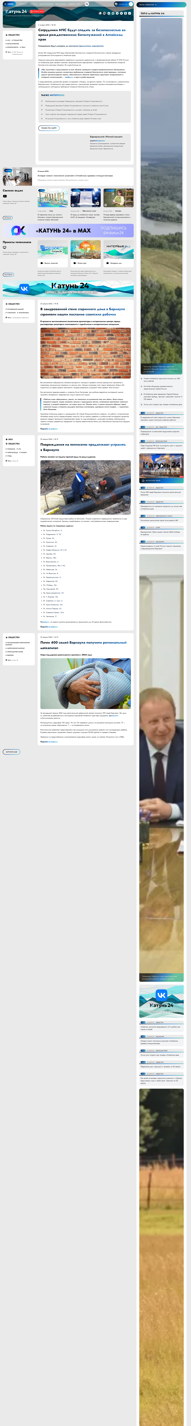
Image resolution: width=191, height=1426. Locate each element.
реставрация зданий (15, 309)
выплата (10, 655)
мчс (8, 40)
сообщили (69, 77)
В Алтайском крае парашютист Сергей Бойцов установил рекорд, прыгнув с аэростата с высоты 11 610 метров (163, 396)
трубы (9, 456)
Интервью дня (116, 263)
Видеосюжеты (46, 4)
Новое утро (82, 263)
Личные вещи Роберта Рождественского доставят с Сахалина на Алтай (71, 110)
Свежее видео (13, 190)
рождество (17, 40)
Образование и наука (89, 211)
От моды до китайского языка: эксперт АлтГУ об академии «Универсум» (85, 215)
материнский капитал (16, 648)
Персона (75, 190)
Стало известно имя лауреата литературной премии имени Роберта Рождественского (76, 114)
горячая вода (12, 452)
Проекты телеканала (17, 242)
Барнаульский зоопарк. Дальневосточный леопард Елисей (106, 146)
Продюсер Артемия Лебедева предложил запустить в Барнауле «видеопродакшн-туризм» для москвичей (160, 369)
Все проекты (8, 275)
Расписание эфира (153, 481)
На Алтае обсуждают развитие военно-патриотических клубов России (158, 387)
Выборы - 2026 (75, 4)
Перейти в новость (49, 428)
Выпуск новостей (51, 263)
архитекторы (24, 313)
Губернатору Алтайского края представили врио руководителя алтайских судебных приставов (159, 977)
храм (23, 47)
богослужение (13, 44)
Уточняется (44, 622)
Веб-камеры (61, 4)
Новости (23, 4)
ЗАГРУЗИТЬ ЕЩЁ (11, 752)
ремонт (24, 452)
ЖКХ (157, 427)
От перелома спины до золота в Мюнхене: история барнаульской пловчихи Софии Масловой (50, 217)
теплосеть (11, 449)
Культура (118, 211)
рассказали (113, 715)
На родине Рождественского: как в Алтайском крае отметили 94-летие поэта (73, 118)
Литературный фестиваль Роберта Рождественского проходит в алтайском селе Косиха (76, 105)
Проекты (33, 4)
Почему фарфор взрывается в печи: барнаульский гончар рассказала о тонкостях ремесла (116, 217)
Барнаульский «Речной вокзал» (106, 136)
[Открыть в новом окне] (109, 14)
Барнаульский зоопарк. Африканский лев (101, 149)
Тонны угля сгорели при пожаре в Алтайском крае (163, 404)
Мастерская (109, 190)
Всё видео (7, 218)
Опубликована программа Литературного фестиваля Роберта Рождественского (73, 101)
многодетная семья (15, 652)
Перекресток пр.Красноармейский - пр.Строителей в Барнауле (107, 143)
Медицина (160, 542)
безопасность (12, 47)
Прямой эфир (39, 11)
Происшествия (161, 441)
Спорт (51, 211)
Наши (42, 190)
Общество (159, 413)
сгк (19, 449)
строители (11, 313)
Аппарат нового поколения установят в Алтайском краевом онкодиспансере (75, 175)
